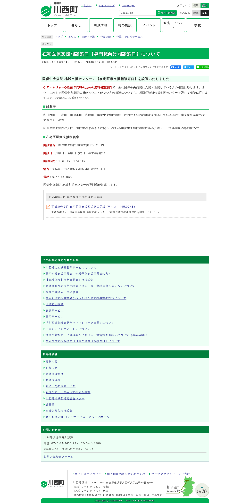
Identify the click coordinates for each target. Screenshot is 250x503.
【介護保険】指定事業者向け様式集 (70, 279)
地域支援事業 (55, 304)
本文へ (87, 5)
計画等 (50, 404)
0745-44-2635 (61, 443)
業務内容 (51, 361)
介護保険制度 (55, 373)
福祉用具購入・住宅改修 (62, 292)
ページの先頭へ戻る (202, 491)
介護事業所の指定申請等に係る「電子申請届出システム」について (90, 285)
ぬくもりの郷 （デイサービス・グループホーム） (79, 416)
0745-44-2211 (91, 486)
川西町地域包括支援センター (65, 398)
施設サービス (55, 310)
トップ (59, 36)
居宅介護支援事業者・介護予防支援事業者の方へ (78, 273)
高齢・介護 (88, 36)
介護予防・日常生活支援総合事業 (68, 392)
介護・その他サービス (129, 36)
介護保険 (106, 36)
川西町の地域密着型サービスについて (71, 267)
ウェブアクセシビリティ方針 (170, 473)
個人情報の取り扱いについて (126, 473)
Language (128, 5)
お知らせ (51, 367)
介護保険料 (53, 380)
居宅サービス (55, 316)
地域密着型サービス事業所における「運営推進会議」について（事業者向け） (98, 335)
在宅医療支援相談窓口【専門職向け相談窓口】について (83, 341)
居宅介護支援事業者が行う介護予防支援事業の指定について (86, 298)
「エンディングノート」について (68, 328)
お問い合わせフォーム (58, 456)
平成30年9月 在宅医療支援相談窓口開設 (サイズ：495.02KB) (93, 206)
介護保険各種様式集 (59, 410)
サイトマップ (107, 5)
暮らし (72, 36)
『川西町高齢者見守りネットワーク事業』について (80, 322)
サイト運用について (88, 473)
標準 (196, 5)
